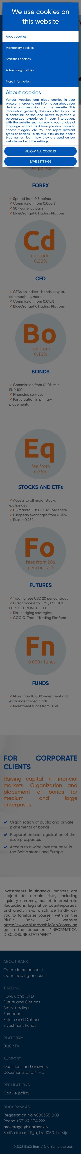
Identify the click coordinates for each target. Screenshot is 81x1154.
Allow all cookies (40, 151)
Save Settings (40, 161)
